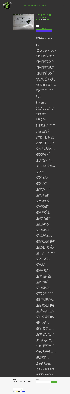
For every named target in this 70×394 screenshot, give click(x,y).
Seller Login (25, 382)
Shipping (37, 20)
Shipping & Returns (27, 381)
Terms (14, 382)
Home (14, 381)
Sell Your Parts (19, 382)
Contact (21, 381)
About (17, 381)
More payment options (43, 32)
